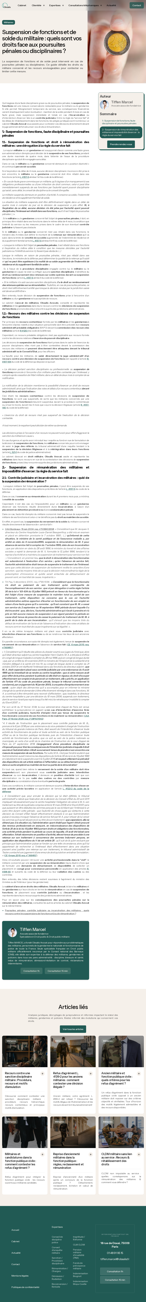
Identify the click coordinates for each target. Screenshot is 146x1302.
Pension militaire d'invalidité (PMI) (78, 1253)
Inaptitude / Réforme (79, 1238)
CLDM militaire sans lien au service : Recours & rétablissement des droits (116, 1159)
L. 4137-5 (24, 177)
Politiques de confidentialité (25, 1287)
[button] (37, 5)
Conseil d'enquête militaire (57, 1250)
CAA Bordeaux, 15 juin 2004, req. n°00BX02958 (29, 529)
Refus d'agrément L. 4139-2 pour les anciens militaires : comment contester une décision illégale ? (68, 1080)
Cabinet (15, 1241)
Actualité (16, 1252)
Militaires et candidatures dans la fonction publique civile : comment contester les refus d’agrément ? (20, 1160)
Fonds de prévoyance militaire (79, 1266)
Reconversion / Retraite (60, 1285)
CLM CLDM (79, 1244)
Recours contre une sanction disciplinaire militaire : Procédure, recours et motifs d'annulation (18, 1080)
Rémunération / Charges (60, 1270)
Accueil (15, 1229)
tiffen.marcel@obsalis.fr (115, 1259)
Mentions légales (20, 1275)
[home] (6, 5)
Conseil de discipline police (57, 1239)
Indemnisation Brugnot (80, 1275)
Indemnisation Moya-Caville (80, 1282)
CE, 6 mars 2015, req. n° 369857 (21, 855)
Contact (15, 1264)
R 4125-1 (24, 330)
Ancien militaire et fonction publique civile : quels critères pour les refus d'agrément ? (116, 1078)
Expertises (57, 1226)
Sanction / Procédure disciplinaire (58, 1260)
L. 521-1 (13, 452)
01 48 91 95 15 (115, 1253)
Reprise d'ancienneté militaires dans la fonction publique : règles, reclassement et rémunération (68, 1160)
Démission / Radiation (58, 1277)
